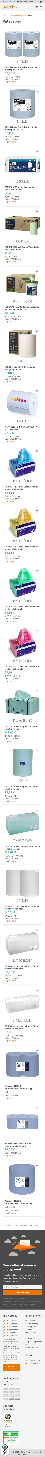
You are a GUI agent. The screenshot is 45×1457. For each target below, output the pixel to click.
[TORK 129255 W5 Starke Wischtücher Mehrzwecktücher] (22, 225)
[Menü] (41, 7)
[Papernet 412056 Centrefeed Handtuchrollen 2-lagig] (22, 1121)
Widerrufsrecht (31, 1347)
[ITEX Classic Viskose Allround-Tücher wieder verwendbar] (22, 884)
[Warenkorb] (36, 7)
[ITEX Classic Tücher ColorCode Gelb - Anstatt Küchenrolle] (22, 525)
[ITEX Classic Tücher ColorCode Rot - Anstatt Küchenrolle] (22, 644)
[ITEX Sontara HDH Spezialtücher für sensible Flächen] (22, 704)
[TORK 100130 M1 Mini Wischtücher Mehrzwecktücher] (22, 165)
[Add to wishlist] (37, 31)
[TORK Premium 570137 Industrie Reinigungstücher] (22, 345)
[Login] (41, 2)
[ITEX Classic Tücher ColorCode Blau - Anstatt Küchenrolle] (22, 465)
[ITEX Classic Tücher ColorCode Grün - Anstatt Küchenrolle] (22, 585)
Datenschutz (30, 1333)
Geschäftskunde (26, 1)
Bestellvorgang (31, 1324)
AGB (27, 1336)
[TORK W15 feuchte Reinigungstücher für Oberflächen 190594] (22, 285)
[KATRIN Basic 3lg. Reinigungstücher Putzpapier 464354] (22, 105)
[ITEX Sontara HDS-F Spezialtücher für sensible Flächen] (22, 824)
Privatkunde (10, 1)
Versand (12, 82)
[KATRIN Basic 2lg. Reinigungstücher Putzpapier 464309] (22, 45)
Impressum (30, 1321)
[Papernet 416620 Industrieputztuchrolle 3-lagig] (22, 1179)
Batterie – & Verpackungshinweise (33, 1342)
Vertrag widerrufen (11, 1367)
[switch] (5, 1453)
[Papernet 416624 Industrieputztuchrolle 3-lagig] (22, 1064)
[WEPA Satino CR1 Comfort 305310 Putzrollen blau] (22, 405)
